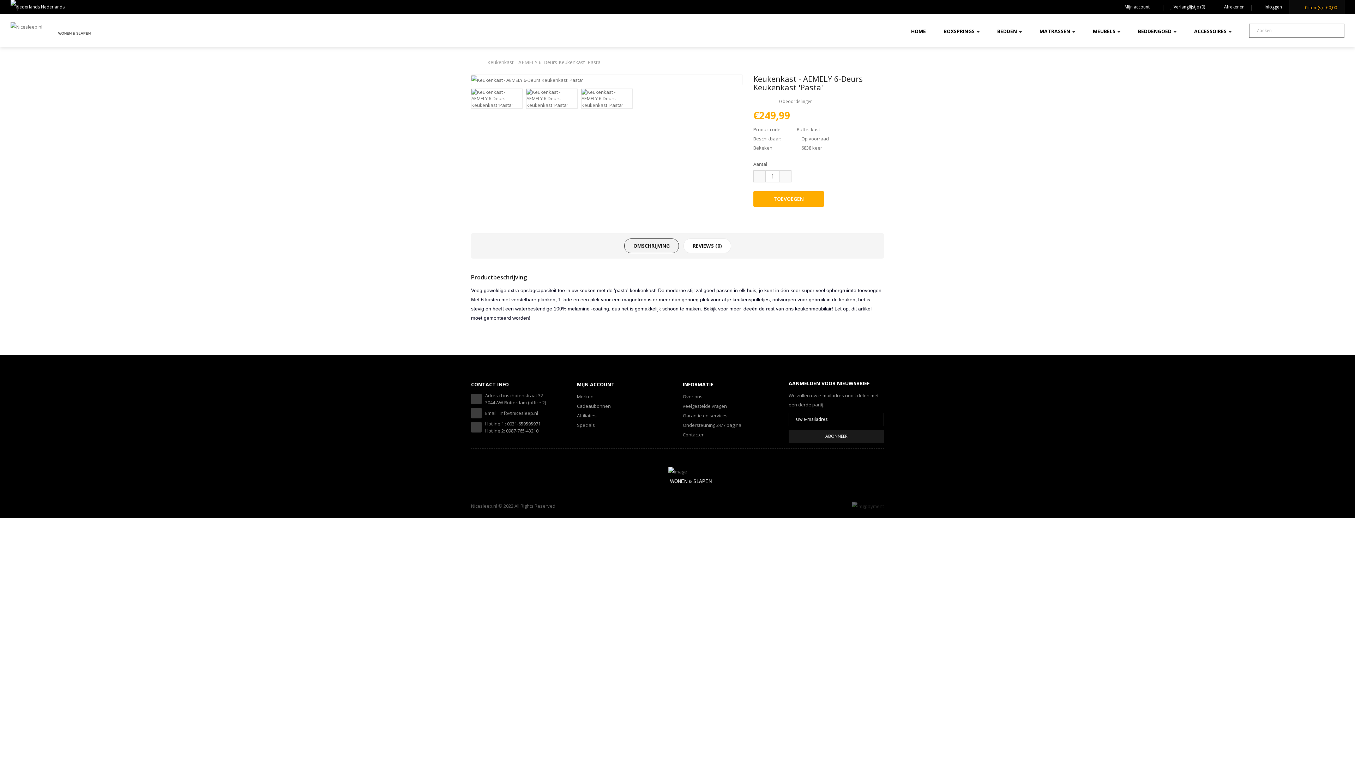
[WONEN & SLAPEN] (677, 471)
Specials (586, 425)
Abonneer (836, 436)
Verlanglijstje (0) (1189, 7)
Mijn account (1137, 7)
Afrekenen (1234, 7)
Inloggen (1273, 7)
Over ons (693, 396)
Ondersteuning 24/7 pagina (712, 425)
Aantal (760, 164)
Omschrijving (651, 245)
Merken (585, 396)
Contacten (694, 434)
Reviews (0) (707, 245)
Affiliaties (587, 415)
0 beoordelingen (796, 101)
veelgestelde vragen (705, 406)
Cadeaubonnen (594, 406)
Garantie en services (705, 415)
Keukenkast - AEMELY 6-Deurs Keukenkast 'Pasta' (544, 62)
